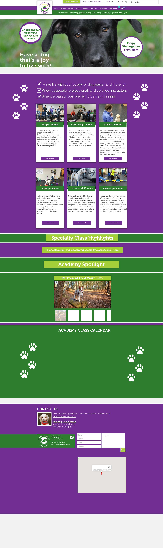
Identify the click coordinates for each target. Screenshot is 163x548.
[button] (63, 8)
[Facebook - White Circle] (72, 437)
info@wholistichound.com (114, 2)
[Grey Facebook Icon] (123, 1)
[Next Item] (108, 295)
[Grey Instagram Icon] (126, 1)
